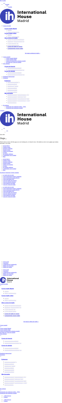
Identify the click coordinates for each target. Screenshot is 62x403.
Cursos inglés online (10, 33)
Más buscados (9, 93)
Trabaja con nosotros (8, 151)
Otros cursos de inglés (11, 38)
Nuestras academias (7, 148)
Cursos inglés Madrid (11, 28)
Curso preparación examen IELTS (11, 178)
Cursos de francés (10, 66)
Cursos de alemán (10, 71)
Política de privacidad (8, 265)
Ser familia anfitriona (8, 154)
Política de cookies (7, 267)
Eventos (5, 152)
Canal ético (5, 263)
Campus (6, 397)
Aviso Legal (6, 261)
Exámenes (8, 80)
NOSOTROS (6, 145)
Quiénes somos (6, 147)
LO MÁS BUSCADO (8, 175)
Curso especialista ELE (8, 179)
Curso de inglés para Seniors (10, 180)
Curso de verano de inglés (9, 184)
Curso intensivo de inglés (9, 183)
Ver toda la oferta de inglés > (32, 53)
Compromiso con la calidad (9, 155)
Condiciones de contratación (10, 264)
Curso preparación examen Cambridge (12, 176)
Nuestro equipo (6, 150)
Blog (4, 156)
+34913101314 (7, 395)
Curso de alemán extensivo (9, 182)
